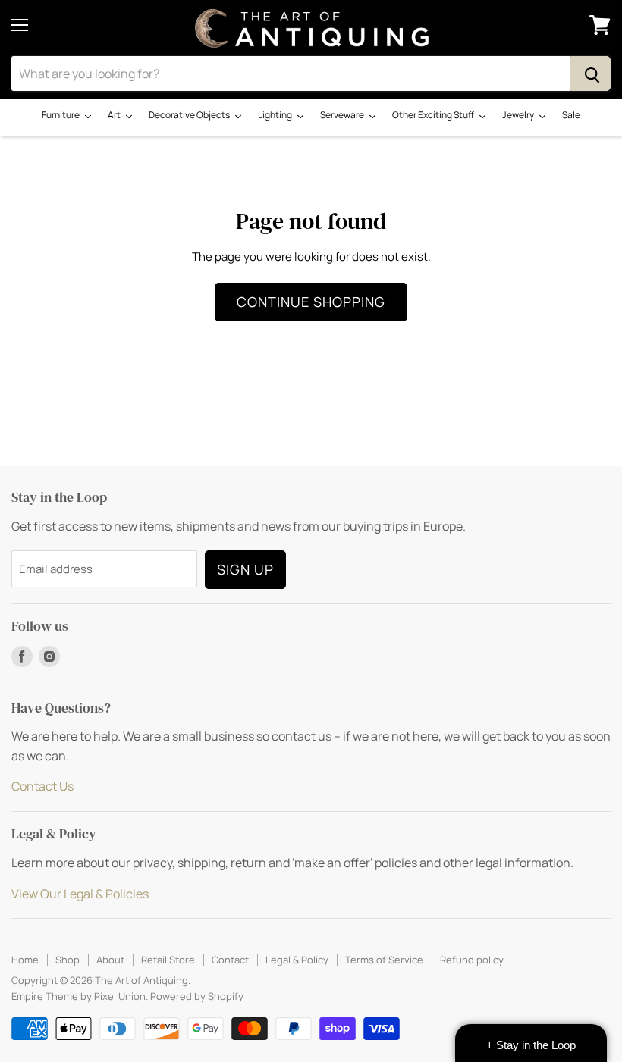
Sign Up (245, 569)
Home (25, 959)
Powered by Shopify (196, 996)
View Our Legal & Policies (80, 893)
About (110, 959)
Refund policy (472, 959)
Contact (230, 959)
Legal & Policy (296, 959)
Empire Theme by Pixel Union (78, 996)
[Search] (590, 73)
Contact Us (42, 786)
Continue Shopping (311, 302)
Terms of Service (384, 959)
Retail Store (168, 959)
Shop (67, 959)
